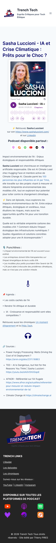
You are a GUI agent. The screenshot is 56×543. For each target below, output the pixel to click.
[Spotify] (25, 147)
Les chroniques (11, 473)
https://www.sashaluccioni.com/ (32, 131)
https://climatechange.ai (38, 395)
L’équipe (7, 462)
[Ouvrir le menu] (50, 13)
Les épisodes (10, 467)
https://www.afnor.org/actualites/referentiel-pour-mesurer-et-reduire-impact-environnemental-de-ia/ (29, 386)
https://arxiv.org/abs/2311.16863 (23, 359)
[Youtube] (31, 147)
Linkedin (31, 135)
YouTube (7, 485)
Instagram (30, 485)
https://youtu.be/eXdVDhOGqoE (22, 372)
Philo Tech (26, 325)
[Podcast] (13, 147)
